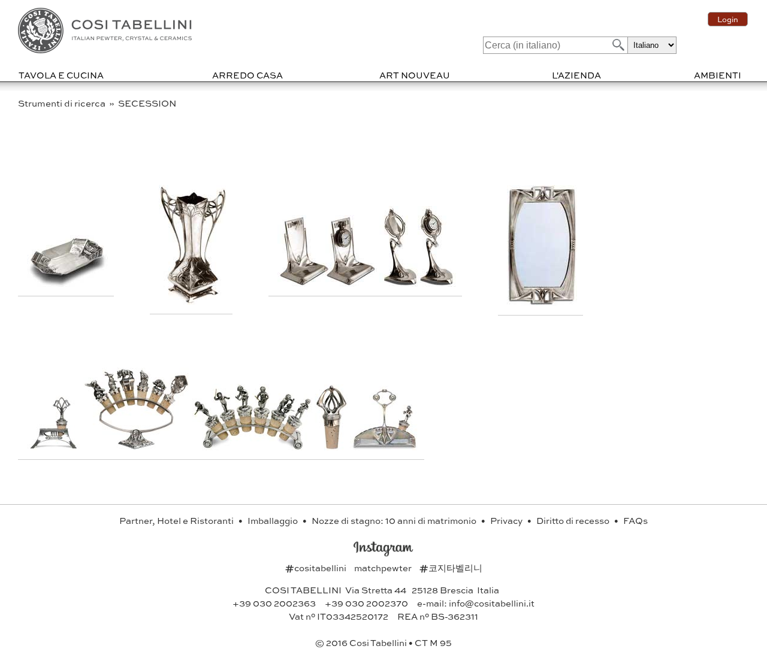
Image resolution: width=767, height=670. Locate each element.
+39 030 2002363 (274, 603)
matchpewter (383, 567)
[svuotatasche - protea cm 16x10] (67, 283)
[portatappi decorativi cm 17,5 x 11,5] (137, 446)
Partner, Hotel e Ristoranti (177, 520)
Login (727, 19)
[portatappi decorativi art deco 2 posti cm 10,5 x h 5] (55, 446)
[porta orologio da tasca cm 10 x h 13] (328, 283)
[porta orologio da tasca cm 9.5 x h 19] (417, 283)
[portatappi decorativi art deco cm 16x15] (384, 446)
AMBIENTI (717, 74)
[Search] (617, 44)
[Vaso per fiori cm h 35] (193, 301)
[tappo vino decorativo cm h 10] (332, 446)
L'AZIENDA (576, 74)
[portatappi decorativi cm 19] (253, 446)
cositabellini (316, 567)
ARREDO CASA (247, 74)
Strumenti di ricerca (62, 103)
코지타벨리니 (450, 567)
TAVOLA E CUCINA (61, 74)
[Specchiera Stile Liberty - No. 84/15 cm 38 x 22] (542, 302)
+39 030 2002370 (366, 603)
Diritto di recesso (573, 520)
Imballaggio (273, 520)
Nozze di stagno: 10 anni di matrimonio (395, 520)
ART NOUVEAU (414, 74)
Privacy (507, 520)
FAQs (635, 520)
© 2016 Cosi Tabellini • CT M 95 (383, 642)
